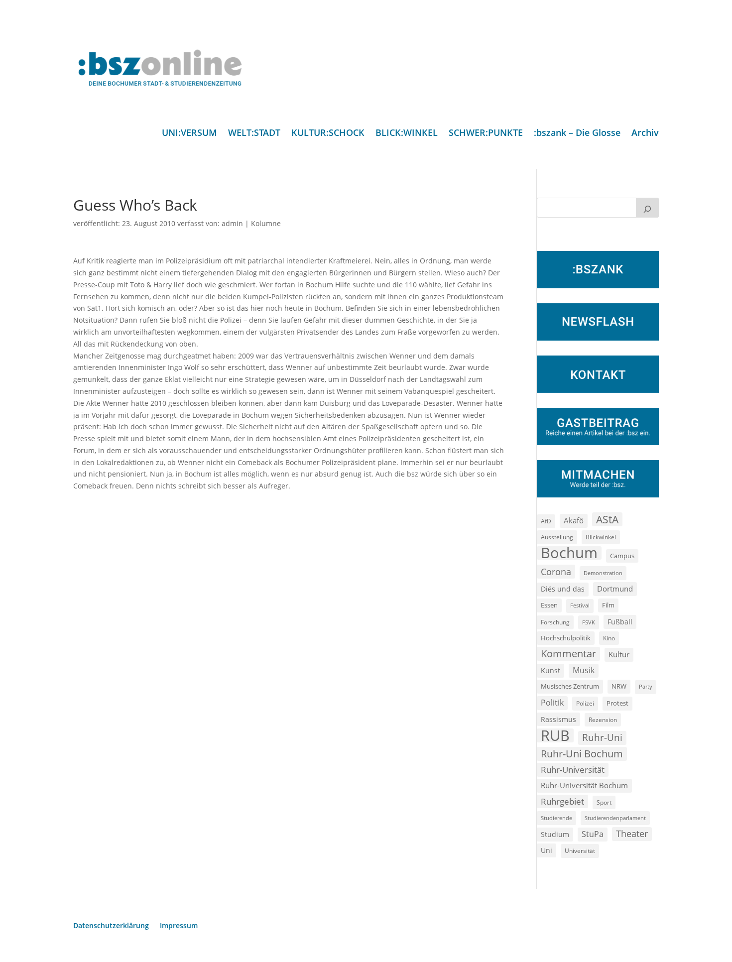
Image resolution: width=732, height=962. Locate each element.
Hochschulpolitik (566, 637)
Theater (632, 834)
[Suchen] (647, 208)
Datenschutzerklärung (111, 926)
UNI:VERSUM (189, 133)
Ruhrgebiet (562, 801)
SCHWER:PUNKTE (486, 133)
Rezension (603, 719)
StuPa (593, 834)
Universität (580, 850)
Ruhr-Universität (573, 769)
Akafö (574, 520)
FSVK (588, 622)
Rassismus (558, 719)
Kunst (550, 670)
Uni (546, 850)
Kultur (619, 654)
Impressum (179, 926)
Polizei (585, 703)
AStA (607, 519)
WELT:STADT (254, 133)
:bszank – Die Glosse (577, 133)
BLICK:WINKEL (406, 133)
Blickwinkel (601, 537)
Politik (552, 702)
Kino (609, 638)
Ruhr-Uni (602, 737)
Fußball (620, 621)
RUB (555, 735)
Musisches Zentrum (570, 686)
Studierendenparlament (615, 818)
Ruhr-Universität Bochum (584, 785)
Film (608, 605)
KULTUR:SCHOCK (328, 133)
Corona (556, 571)
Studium (555, 834)
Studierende (556, 818)
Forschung (555, 622)
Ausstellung (557, 537)
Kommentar (568, 653)
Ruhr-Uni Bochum (582, 753)
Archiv (645, 133)
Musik (584, 670)
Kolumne (266, 223)
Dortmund (615, 589)
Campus (622, 555)
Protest (617, 703)
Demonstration (603, 573)
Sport (604, 802)
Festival (580, 605)
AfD (546, 521)
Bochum (569, 553)
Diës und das (563, 589)
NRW (618, 686)
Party (645, 686)
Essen (549, 605)
